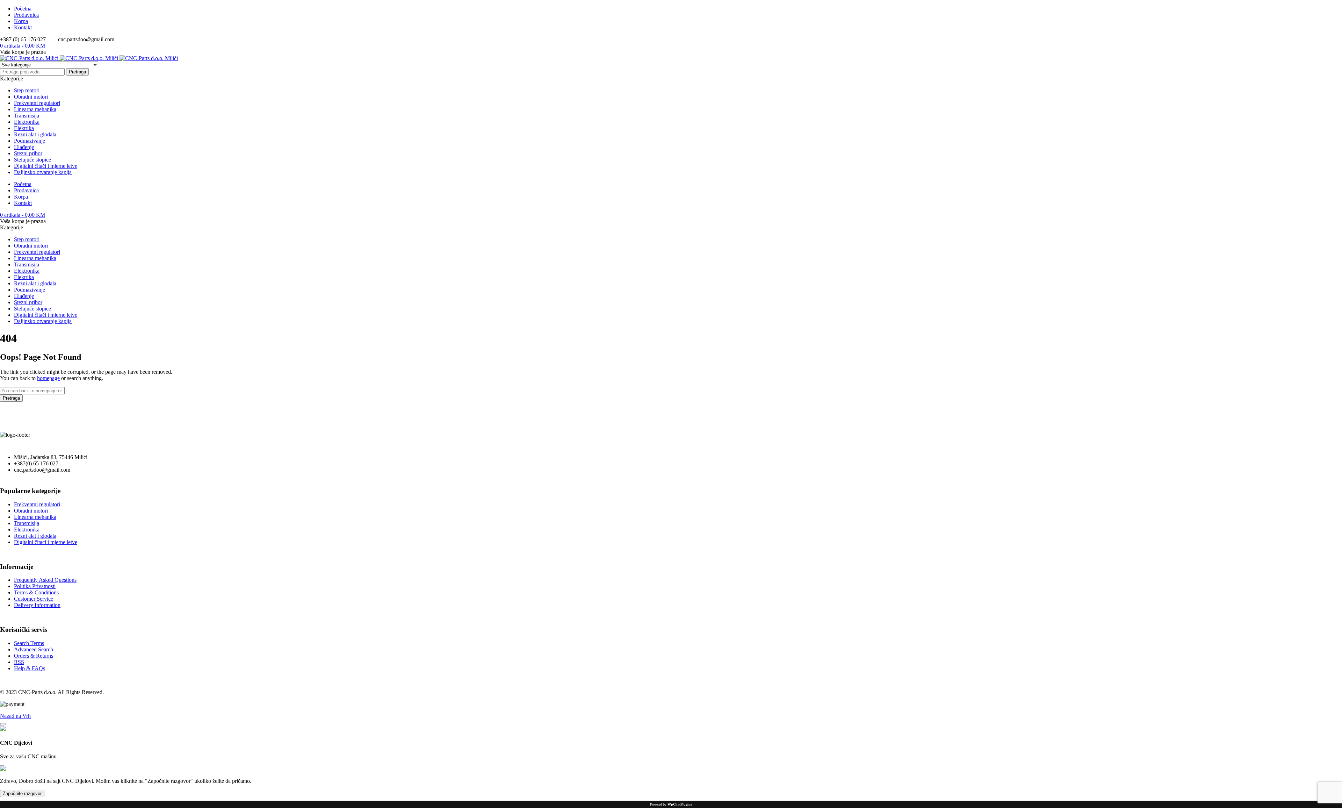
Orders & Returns (33, 656)
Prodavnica (26, 15)
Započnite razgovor (22, 793)
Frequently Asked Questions (45, 580)
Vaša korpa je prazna (23, 52)
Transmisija (26, 523)
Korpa (21, 21)
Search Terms (29, 643)
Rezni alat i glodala (35, 536)
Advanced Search (33, 649)
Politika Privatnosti (35, 586)
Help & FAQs (29, 668)
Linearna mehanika (35, 517)
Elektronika (26, 529)
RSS (19, 662)
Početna (22, 9)
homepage (48, 378)
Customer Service (33, 599)
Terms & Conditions (36, 592)
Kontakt (23, 27)
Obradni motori (31, 511)
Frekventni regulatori (37, 504)
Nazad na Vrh (15, 716)
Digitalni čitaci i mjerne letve (45, 542)
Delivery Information (37, 605)
